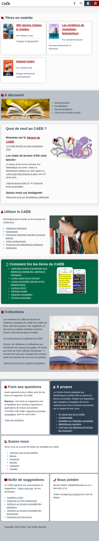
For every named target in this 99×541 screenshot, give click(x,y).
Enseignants (12, 231)
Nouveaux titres (61, 102)
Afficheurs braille (19, 291)
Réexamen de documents (19, 517)
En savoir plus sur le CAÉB (72, 414)
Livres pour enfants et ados (67, 112)
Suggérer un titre (15, 497)
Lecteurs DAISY (19, 288)
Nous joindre (74, 494)
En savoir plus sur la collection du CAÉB (23, 338)
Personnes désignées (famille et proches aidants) (25, 236)
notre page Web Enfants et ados (21, 174)
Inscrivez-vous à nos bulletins (24, 452)
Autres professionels (16, 241)
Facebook (14, 459)
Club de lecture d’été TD (18, 183)
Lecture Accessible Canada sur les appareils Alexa (28, 283)
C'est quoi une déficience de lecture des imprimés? (75, 429)
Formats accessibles (21, 298)
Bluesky (13, 462)
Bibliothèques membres (70, 424)
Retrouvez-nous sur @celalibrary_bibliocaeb (27, 197)
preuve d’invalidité (28, 347)
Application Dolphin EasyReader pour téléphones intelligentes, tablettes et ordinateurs (29, 271)
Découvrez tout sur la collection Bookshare (24, 363)
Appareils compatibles (21, 294)
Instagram (14, 466)
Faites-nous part (25, 488)
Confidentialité (65, 417)
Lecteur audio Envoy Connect (25, 278)
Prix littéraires (60, 106)
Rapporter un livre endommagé (22, 501)
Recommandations (63, 109)
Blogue (13, 456)
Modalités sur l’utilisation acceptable (76, 421)
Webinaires (11, 248)
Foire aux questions (14, 420)
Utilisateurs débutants (16, 228)
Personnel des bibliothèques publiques (24, 244)
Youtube (14, 469)
